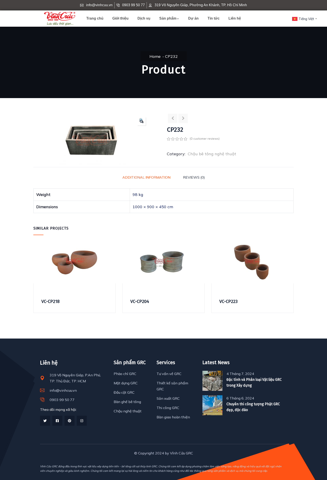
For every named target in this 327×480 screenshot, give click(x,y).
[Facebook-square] (57, 421)
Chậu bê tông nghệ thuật (212, 153)
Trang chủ (94, 18)
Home (155, 56)
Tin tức (214, 18)
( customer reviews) (205, 139)
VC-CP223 (228, 301)
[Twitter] (45, 421)
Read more (36, 268)
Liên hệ (234, 18)
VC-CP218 (50, 301)
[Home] (59, 18)
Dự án (193, 18)
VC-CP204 (139, 301)
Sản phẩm (167, 18)
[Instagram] (82, 421)
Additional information (146, 177)
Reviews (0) (194, 177)
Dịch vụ (143, 18)
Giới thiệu (120, 18)
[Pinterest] (70, 421)
